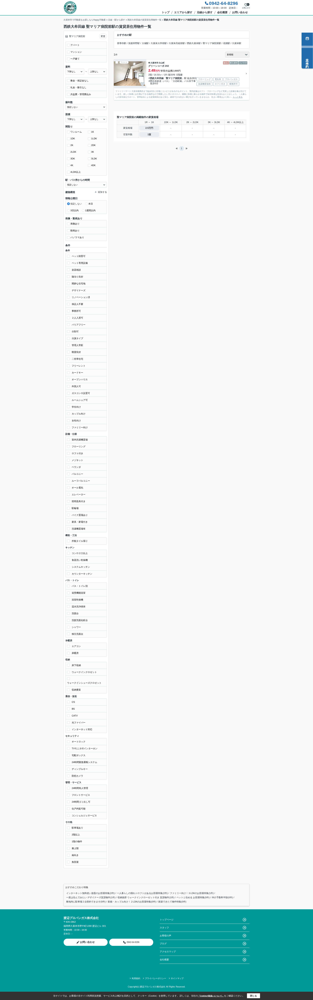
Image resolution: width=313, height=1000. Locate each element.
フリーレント (78, 365)
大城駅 (145, 43)
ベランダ (76, 467)
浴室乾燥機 (77, 599)
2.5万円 (149, 128)
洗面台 (75, 613)
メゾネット (77, 460)
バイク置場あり (80, 515)
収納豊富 (76, 689)
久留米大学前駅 (159, 43)
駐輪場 (75, 508)
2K (71, 145)
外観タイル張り (80, 541)
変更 (103, 36)
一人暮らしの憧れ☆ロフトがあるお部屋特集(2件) (142, 893)
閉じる (253, 995)
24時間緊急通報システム (84, 762)
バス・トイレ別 (80, 586)
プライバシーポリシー (155, 978)
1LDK (94, 138)
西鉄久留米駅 (194, 43)
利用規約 (136, 978)
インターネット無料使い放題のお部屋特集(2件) (90, 893)
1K (92, 132)
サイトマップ (177, 978)
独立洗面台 (77, 634)
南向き (75, 855)
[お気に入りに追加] (142, 84)
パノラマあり (77, 237)
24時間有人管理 (80, 788)
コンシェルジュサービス (84, 815)
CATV (75, 715)
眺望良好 (76, 352)
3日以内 (74, 210)
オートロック (78, 741)
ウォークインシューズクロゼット (84, 683)
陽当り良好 (77, 276)
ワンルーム (76, 132)
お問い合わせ (240, 12)
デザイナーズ (78, 290)
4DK (93, 165)
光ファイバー (78, 722)
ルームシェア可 (80, 400)
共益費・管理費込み (80, 94)
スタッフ (164, 927)
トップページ (166, 919)
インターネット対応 (82, 729)
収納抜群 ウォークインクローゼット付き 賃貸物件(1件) (146, 897)
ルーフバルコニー (81, 480)
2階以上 (76, 834)
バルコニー (77, 474)
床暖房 (75, 653)
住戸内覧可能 (78, 808)
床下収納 (76, 665)
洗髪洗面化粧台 (80, 620)
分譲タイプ (77, 338)
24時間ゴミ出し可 (81, 801)
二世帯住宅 (77, 359)
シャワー (76, 627)
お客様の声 (165, 935)
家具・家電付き (80, 522)
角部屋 (75, 862)
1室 (149, 134)
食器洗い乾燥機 (80, 560)
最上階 (75, 848)
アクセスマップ (168, 951)
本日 (90, 203)
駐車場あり (77, 827)
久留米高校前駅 (177, 43)
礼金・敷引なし (78, 87)
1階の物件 (77, 841)
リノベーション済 (81, 297)
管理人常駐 (77, 345)
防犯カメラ (77, 776)
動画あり (75, 230)
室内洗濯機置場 (80, 439)
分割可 (75, 331)
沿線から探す (205, 12)
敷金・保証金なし (79, 80)
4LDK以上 (75, 172)
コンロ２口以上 (80, 553)
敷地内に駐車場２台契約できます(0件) (86, 901)
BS (73, 709)
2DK (93, 145)
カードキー (77, 372)
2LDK (73, 152)
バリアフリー (78, 324)
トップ (166, 12)
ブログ (163, 943)
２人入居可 (77, 317)
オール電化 (77, 487)
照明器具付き (78, 501)
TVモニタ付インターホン (84, 748)
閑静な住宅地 (78, 283)
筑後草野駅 (134, 43)
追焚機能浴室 (78, 593)
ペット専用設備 (80, 263)
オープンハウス (80, 379)
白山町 (162, 63)
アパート (75, 45)
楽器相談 (76, 270)
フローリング (78, 446)
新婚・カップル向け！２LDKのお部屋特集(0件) (132, 901)
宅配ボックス (78, 755)
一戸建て (75, 58)
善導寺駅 (121, 43)
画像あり (75, 223)
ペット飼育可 (78, 256)
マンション (76, 52)
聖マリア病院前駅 (212, 43)
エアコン (76, 646)
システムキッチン (81, 567)
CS (73, 702)
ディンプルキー (80, 769)
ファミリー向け (80, 427)
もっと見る (238, 97)
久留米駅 (236, 43)
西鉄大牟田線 (157, 78)
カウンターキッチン (82, 573)
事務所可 (76, 311)
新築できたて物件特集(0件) (172, 901)
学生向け (76, 407)
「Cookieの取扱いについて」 (211, 996)
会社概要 (222, 12)
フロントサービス (81, 795)
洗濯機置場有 (78, 528)
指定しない (76, 203)
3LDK (94, 158)
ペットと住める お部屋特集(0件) (193, 897)
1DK (72, 138)
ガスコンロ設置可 (81, 393)
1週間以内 (90, 210)
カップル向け (78, 413)
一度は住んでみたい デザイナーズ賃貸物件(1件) (90, 897)
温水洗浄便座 (78, 606)
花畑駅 (226, 43)
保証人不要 (77, 304)
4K (71, 165)
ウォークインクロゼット (84, 672)
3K (92, 152)
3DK (72, 158)
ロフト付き (77, 453)
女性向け (76, 420)
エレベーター (78, 494)
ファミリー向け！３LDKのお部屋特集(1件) (192, 893)
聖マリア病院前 (174, 78)
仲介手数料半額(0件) (222, 897)
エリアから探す (183, 12)
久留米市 (154, 63)
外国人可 (76, 386)
